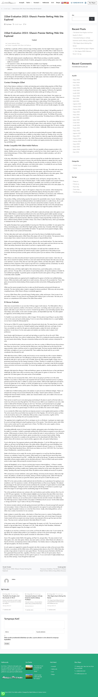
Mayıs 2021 (76, 136)
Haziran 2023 (77, 109)
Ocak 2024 (76, 90)
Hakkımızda (46, 3)
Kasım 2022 (76, 128)
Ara (73, 15)
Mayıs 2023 (76, 112)
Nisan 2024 (76, 82)
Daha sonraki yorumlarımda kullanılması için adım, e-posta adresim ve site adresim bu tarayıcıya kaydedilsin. (31, 638)
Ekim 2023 (76, 98)
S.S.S (52, 3)
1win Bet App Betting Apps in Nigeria (83, 48)
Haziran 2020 (77, 141)
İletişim (58, 3)
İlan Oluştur (92, 3)
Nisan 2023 (76, 115)
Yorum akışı (76, 189)
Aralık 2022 (76, 125)
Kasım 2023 (76, 96)
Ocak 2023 (76, 123)
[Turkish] (67, 3)
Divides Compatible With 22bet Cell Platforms (19, 45)
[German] (65, 3)
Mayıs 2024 (76, 80)
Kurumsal (36, 3)
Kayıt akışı (76, 187)
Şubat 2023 (76, 120)
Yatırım (75, 168)
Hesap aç (75, 181)
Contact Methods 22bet (13, 43)
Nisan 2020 (76, 147)
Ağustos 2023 (77, 104)
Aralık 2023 (76, 93)
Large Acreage (37, 675)
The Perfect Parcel (38, 666)
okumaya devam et (7, 605)
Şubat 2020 (76, 149)
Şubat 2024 (76, 88)
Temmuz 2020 (77, 139)
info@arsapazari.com (81, 673)
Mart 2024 (76, 85)
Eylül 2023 (76, 101)
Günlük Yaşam (7, 8)
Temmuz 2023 (77, 106)
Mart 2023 (76, 117)
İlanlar (28, 3)
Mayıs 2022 (76, 131)
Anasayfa (21, 3)
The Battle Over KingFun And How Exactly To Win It (11, 597)
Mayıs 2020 (76, 144)
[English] (62, 3)
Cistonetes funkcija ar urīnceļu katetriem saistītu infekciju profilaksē (33, 598)
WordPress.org (77, 192)
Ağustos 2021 (77, 133)
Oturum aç (76, 184)
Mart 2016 (76, 152)
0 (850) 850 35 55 (78, 3)
